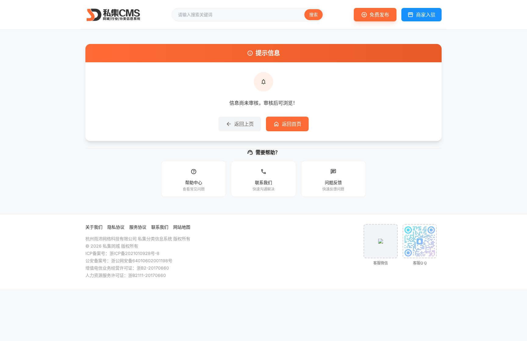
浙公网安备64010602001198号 (141, 260)
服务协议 (137, 227)
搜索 (313, 14)
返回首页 (287, 124)
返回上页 (240, 124)
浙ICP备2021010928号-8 (134, 253)
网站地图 (181, 227)
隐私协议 (115, 227)
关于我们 (93, 227)
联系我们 (159, 227)
